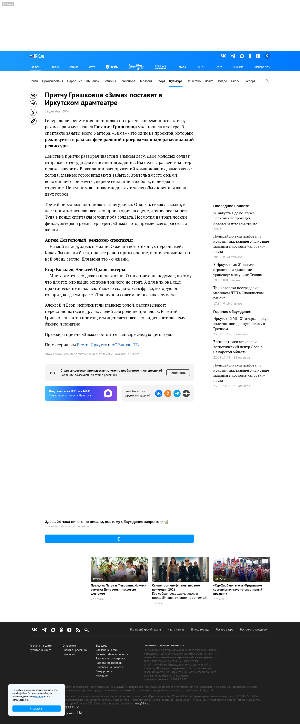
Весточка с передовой (254, 629)
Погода (181, 67)
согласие (38, 696)
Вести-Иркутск (92, 345)
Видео (222, 81)
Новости (35, 67)
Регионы (110, 81)
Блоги (235, 81)
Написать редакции (75, 650)
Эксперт (249, 81)
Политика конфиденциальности (163, 645)
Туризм (200, 67)
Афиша (73, 67)
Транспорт (127, 81)
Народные (74, 81)
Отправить (178, 373)
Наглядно (102, 675)
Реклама (238, 67)
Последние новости (231, 206)
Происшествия (52, 81)
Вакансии (69, 654)
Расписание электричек (111, 658)
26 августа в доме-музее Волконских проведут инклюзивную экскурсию (235, 218)
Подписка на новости (109, 667)
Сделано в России (107, 650)
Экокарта (102, 645)
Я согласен (36, 708)
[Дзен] (258, 56)
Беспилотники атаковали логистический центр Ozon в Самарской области (237, 346)
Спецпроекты (262, 67)
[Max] (242, 56)
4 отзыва (157, 603)
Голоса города (200, 629)
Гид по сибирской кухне (145, 629)
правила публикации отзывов (67, 526)
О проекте (69, 645)
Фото (92, 67)
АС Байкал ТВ (125, 345)
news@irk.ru (142, 703)
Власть (209, 81)
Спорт (161, 81)
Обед (219, 67)
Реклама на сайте (41, 645)
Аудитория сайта (40, 650)
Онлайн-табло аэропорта (112, 654)
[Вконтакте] (223, 56)
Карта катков (176, 629)
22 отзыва (97, 599)
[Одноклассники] (250, 56)
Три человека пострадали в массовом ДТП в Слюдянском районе (238, 292)
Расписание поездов (109, 663)
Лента (34, 81)
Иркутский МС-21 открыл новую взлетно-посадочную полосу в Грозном (241, 323)
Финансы (93, 81)
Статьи (55, 67)
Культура (175, 81)
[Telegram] (233, 56)
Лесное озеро (224, 629)
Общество (194, 81)
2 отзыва (218, 599)
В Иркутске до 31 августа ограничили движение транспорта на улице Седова (237, 269)
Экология (145, 81)
